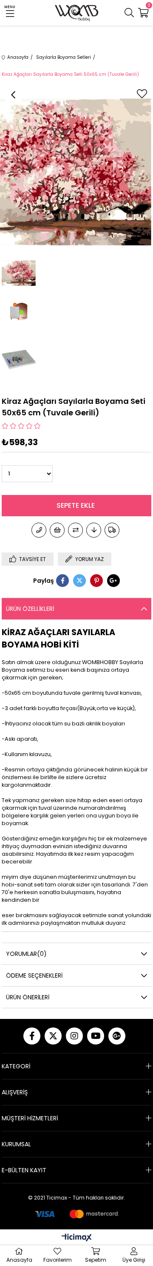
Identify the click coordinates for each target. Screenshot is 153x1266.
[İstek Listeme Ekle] (57, 530)
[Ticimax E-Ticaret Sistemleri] (77, 1238)
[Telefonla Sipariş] (38, 530)
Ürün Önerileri (27, 997)
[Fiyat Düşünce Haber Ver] (93, 530)
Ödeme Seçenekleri (34, 975)
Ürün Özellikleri (30, 608)
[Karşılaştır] (75, 530)
